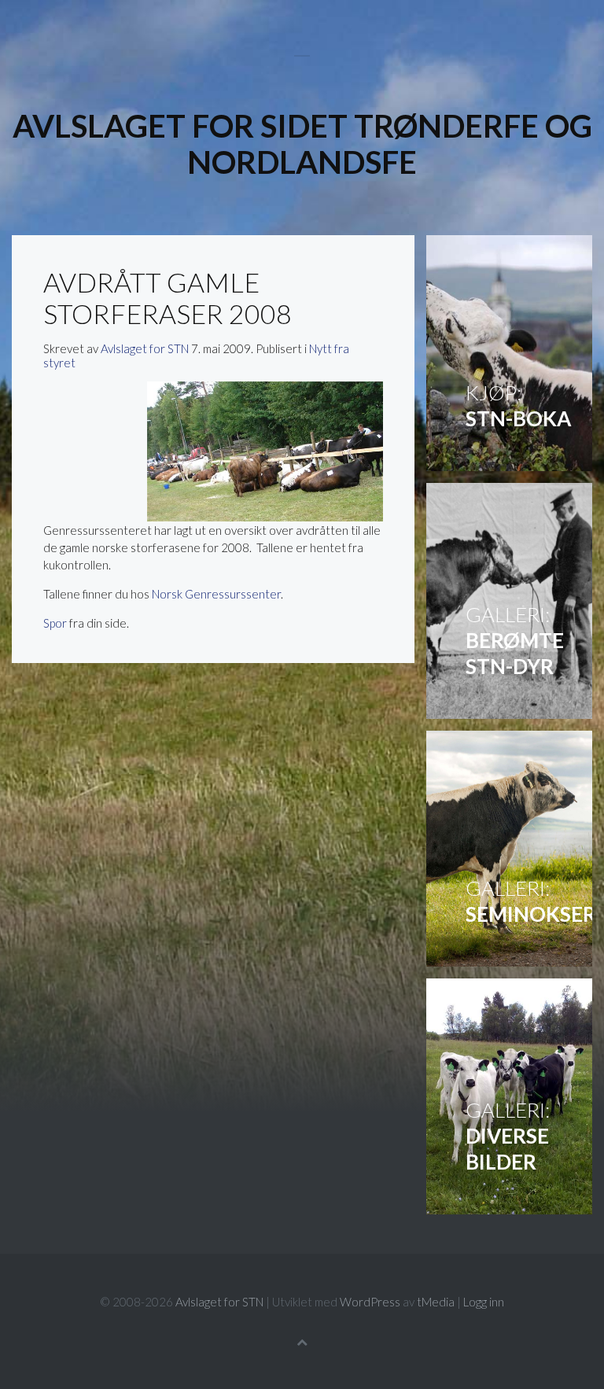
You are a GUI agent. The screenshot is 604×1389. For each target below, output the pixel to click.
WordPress (370, 1302)
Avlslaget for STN (145, 348)
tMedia (436, 1302)
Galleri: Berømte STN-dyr (509, 601)
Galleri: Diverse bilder (509, 1096)
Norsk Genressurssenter (216, 594)
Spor (55, 623)
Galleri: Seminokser (509, 849)
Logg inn (483, 1302)
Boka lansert (509, 353)
